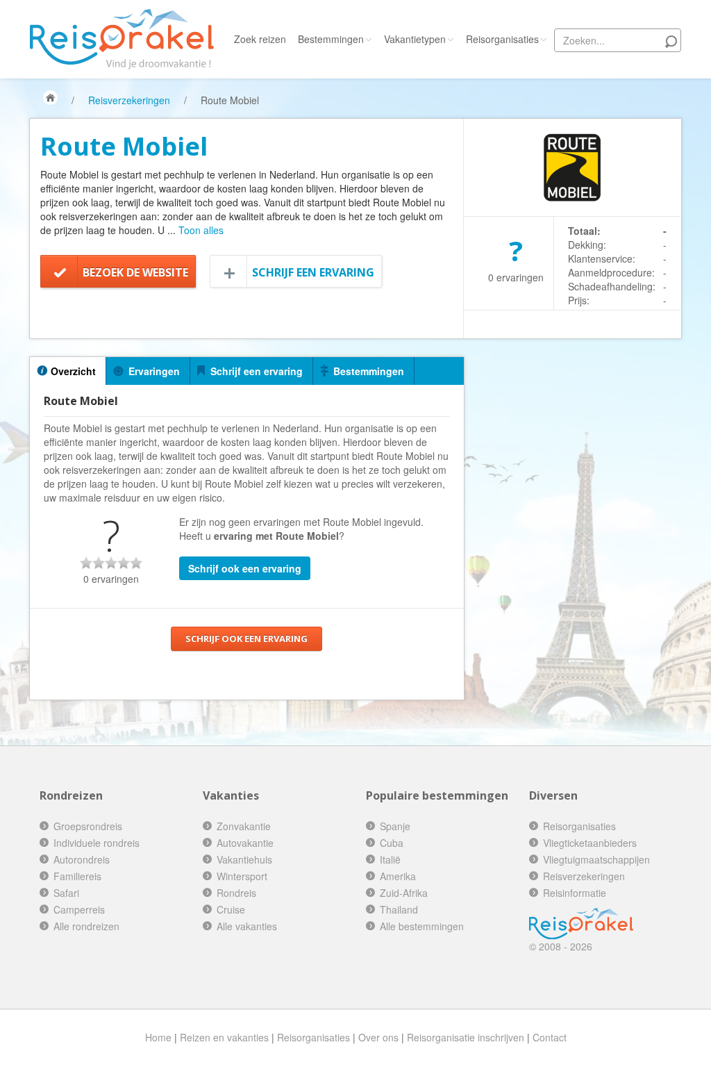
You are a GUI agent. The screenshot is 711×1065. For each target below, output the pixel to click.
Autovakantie (245, 843)
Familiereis (77, 876)
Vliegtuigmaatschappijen (596, 859)
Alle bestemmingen (422, 926)
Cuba (391, 843)
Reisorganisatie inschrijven (465, 1037)
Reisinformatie (574, 893)
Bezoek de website (135, 272)
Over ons (378, 1037)
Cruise (231, 909)
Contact (550, 1037)
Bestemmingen (331, 39)
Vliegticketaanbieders (590, 843)
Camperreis (79, 909)
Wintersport (242, 876)
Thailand (399, 909)
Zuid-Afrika (404, 893)
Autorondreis (81, 859)
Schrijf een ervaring (313, 272)
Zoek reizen (260, 39)
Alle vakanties (247, 926)
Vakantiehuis (244, 859)
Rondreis (236, 893)
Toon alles (201, 230)
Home (158, 1037)
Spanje (395, 826)
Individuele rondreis (96, 843)
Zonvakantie (244, 826)
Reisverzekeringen (129, 100)
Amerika (398, 876)
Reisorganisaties (502, 39)
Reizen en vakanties (224, 1037)
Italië (390, 859)
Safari (66, 893)
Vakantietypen (415, 39)
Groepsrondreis (87, 826)
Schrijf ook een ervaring (244, 568)
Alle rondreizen (86, 926)
